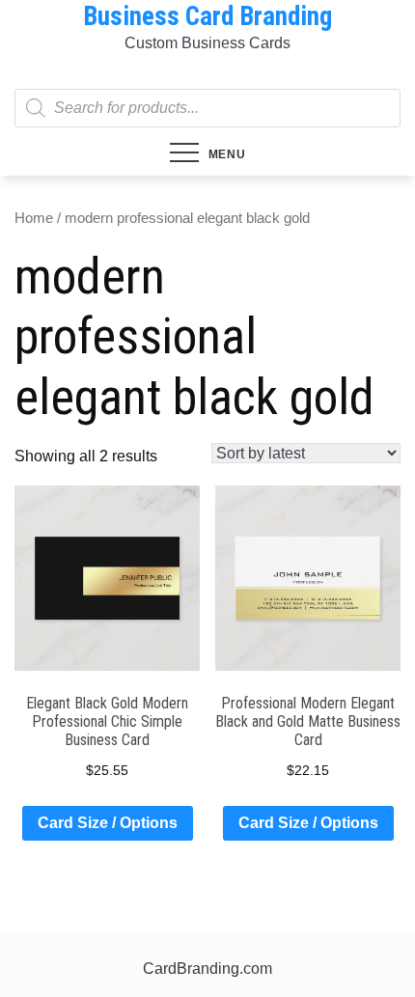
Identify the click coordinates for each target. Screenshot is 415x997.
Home (33, 218)
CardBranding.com (207, 968)
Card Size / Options (108, 823)
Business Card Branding (207, 16)
